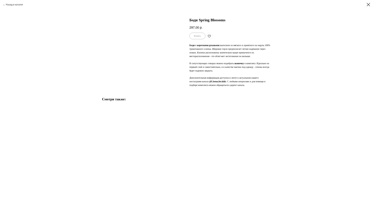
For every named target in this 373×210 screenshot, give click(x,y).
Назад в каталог (14, 4)
